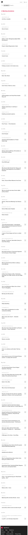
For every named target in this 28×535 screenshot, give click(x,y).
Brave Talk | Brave (6, 75)
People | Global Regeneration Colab (10, 46)
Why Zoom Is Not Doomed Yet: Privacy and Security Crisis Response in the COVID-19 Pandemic (11, 169)
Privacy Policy (18, 534)
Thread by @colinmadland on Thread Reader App (10, 140)
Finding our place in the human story (10, 65)
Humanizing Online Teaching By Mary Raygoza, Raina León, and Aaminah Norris (12, 466)
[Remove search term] (9, 5)
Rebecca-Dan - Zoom (6, 487)
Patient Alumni (5, 214)
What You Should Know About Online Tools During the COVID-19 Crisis (11, 458)
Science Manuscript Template (8, 208)
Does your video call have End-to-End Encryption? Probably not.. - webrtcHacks (11, 428)
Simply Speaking (5, 303)
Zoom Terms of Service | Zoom (8, 85)
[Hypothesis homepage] (3, 2)
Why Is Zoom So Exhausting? (8, 387)
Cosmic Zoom (5, 56)
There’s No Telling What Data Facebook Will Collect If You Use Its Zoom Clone (11, 375)
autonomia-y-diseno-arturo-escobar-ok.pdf (11, 507)
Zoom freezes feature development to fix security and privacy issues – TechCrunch (11, 421)
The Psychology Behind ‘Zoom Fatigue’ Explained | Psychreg (10, 368)
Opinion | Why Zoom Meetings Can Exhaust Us (11, 202)
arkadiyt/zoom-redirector (7, 452)
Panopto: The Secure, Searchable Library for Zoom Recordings (12, 241)
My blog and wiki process (7, 293)
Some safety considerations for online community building (10, 310)
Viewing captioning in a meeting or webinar (9, 107)
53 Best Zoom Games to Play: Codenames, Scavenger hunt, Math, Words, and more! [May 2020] (12, 275)
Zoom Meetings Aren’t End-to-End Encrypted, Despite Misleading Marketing (12, 445)
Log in (21, 2)
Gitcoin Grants (5, 29)
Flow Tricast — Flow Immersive (9, 123)
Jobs (8, 532)
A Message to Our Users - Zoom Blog (10, 435)
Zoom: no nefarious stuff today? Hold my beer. (11, 349)
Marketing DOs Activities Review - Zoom (11, 497)
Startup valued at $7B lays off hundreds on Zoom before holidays (11, 151)
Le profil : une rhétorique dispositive (10, 518)
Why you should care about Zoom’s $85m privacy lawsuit (11, 191)
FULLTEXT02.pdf (5, 162)
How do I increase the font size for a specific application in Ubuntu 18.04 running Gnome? (12, 394)
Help (12, 532)
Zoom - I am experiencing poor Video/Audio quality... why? (11, 477)
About (2, 530)
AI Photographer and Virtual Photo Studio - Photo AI (11, 96)
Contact (2, 534)
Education (3, 532)
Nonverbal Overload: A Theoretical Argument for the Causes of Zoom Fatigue (12, 252)
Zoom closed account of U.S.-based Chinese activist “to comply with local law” (12, 357)
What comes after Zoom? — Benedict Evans (10, 317)
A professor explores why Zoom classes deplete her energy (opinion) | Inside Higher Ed (12, 405)
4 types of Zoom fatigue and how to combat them (11, 233)
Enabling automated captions (8, 114)
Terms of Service (9, 534)
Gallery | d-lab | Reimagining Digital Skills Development (11, 39)
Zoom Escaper (5, 133)
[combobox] (18, 5)
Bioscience (11, 530)
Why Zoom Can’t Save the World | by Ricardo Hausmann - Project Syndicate (12, 328)
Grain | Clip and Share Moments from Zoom (11, 180)
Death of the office (6, 381)
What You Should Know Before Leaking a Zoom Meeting (11, 263)
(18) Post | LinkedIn (6, 19)
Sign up (25, 2)
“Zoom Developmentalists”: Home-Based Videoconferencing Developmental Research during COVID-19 (12, 226)
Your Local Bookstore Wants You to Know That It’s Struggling (11, 287)
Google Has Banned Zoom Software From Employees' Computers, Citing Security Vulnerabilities (11, 413)
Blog (6, 530)
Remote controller (6, 339)
